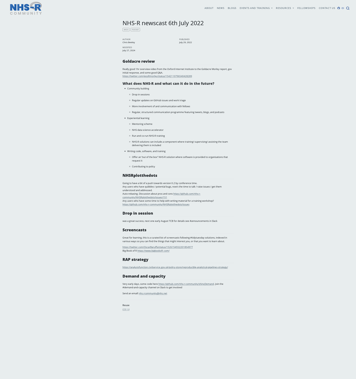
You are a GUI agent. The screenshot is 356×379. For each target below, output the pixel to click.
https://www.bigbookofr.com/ (153, 250)
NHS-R (126, 29)
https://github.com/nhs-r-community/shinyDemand (186, 283)
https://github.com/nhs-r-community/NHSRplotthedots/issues (156, 204)
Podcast (135, 29)
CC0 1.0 (126, 309)
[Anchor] (157, 61)
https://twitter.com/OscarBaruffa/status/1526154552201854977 (158, 247)
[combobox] (348, 8)
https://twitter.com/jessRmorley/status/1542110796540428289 (157, 76)
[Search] (347, 8)
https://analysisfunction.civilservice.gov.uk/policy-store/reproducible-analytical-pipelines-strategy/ (175, 267)
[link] (256, 8)
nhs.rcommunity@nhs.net (153, 293)
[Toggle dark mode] (343, 8)
